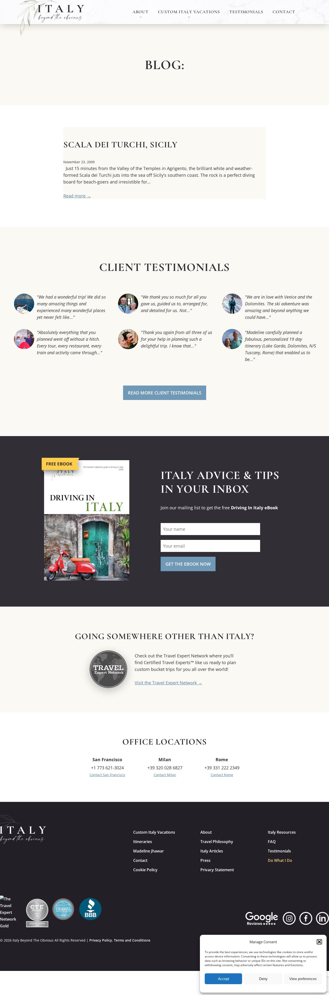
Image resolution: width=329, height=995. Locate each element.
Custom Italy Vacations (189, 11)
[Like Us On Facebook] (305, 918)
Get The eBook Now (188, 564)
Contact (284, 11)
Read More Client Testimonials (164, 393)
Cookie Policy (145, 869)
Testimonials (246, 11)
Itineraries (142, 841)
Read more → (77, 196)
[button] (319, 941)
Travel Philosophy (216, 841)
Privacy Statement (217, 869)
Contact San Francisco (107, 774)
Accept (223, 979)
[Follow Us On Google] (261, 918)
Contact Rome (222, 774)
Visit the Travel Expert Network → (168, 683)
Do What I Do (280, 860)
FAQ (272, 841)
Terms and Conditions (132, 940)
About (140, 11)
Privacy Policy (100, 940)
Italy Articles (211, 851)
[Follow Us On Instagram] (289, 918)
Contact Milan (165, 774)
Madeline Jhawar (148, 851)
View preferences (303, 979)
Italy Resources (282, 832)
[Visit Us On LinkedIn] (322, 918)
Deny (263, 979)
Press (205, 860)
